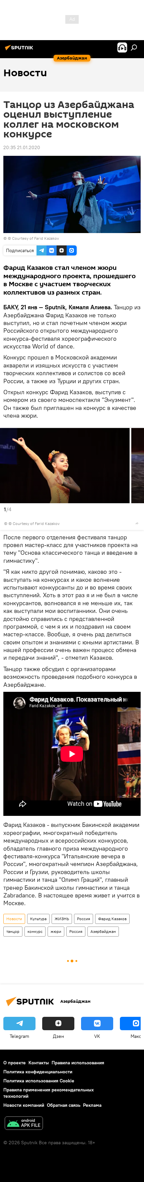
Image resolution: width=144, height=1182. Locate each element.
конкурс (35, 931)
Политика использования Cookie (38, 1081)
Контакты (38, 1063)
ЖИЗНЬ (62, 918)
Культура (38, 918)
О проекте (14, 1063)
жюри (56, 931)
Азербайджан (103, 931)
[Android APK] (24, 1124)
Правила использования (78, 1063)
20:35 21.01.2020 (21, 147)
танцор (12, 931)
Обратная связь (63, 1105)
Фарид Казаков (112, 918)
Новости (14, 918)
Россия (83, 918)
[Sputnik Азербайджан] (20, 50)
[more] (137, 523)
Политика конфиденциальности (37, 1072)
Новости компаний (23, 1105)
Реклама (92, 1105)
